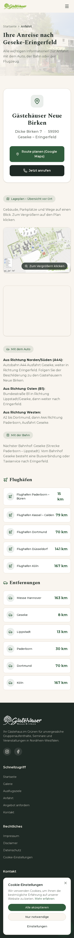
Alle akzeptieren (37, 907)
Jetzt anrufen (40, 170)
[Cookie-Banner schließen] (65, 883)
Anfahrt (8, 798)
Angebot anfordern (16, 805)
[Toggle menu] (67, 6)
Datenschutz (12, 850)
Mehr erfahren (44, 899)
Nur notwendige (37, 917)
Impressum (11, 836)
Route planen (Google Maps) (39, 154)
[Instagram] (7, 752)
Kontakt (8, 812)
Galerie (8, 784)
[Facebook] (18, 752)
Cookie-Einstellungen (18, 857)
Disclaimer (10, 843)
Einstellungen (37, 926)
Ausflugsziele (12, 791)
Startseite (10, 26)
